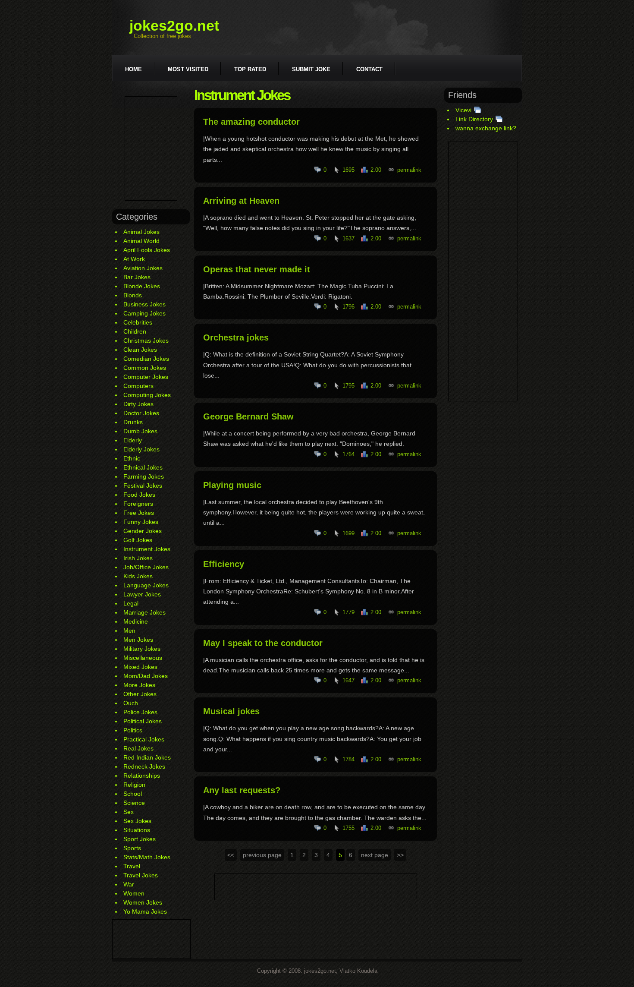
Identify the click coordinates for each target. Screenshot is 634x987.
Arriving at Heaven (241, 200)
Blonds (132, 295)
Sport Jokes (139, 839)
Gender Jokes (142, 530)
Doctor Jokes (141, 413)
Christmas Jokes (146, 340)
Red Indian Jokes (147, 757)
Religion (134, 784)
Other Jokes (140, 694)
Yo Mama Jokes (145, 911)
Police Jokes (140, 712)
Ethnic (131, 458)
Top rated (250, 69)
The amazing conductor (251, 121)
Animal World (141, 240)
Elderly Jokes (141, 449)
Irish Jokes (138, 558)
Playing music (232, 485)
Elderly (132, 440)
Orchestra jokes (236, 337)
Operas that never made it (256, 269)
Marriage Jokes (144, 612)
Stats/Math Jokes (146, 857)
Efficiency (223, 564)
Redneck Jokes (144, 766)
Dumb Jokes (140, 431)
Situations (136, 829)
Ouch (130, 703)
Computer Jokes (145, 376)
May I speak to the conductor (263, 643)
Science (134, 802)
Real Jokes (138, 748)
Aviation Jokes (143, 268)
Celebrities (137, 322)
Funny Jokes (140, 521)
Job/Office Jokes (146, 567)
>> (400, 854)
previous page (262, 854)
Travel (131, 866)
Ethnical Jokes (143, 467)
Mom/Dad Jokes (145, 675)
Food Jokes (139, 494)
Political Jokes (142, 721)
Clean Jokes (140, 349)
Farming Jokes (143, 476)
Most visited (188, 69)
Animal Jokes (141, 231)
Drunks (133, 422)
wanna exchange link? (485, 128)
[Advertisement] (151, 148)
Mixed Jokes (140, 666)
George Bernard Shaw (248, 416)
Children (134, 331)
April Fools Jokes (146, 249)
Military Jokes (141, 648)
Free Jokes (138, 512)
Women (133, 893)
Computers (138, 385)
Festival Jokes (142, 485)
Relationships (141, 775)
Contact (369, 69)
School (132, 793)
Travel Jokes (140, 875)
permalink (409, 170)
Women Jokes (142, 902)
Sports (132, 848)
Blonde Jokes (141, 286)
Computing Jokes (147, 394)
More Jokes (139, 684)
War (128, 884)
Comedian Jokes (146, 358)
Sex (128, 811)
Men (129, 630)
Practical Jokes (143, 739)
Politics (132, 730)
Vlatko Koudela (358, 971)
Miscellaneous (142, 657)
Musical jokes (231, 711)
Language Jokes (146, 585)
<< (230, 854)
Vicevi (463, 110)
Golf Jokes (137, 539)
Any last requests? (241, 790)
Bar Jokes (137, 277)
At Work (134, 258)
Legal (130, 603)
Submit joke (311, 69)
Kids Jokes (138, 576)
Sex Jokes (137, 820)
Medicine (135, 621)
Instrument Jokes (146, 549)
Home (133, 69)
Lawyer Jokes (142, 594)
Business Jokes (144, 304)
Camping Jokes (144, 313)
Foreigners (138, 503)
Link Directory (474, 119)
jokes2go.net (174, 25)
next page (374, 854)
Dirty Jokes (138, 403)
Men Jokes (138, 639)
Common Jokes (144, 367)
